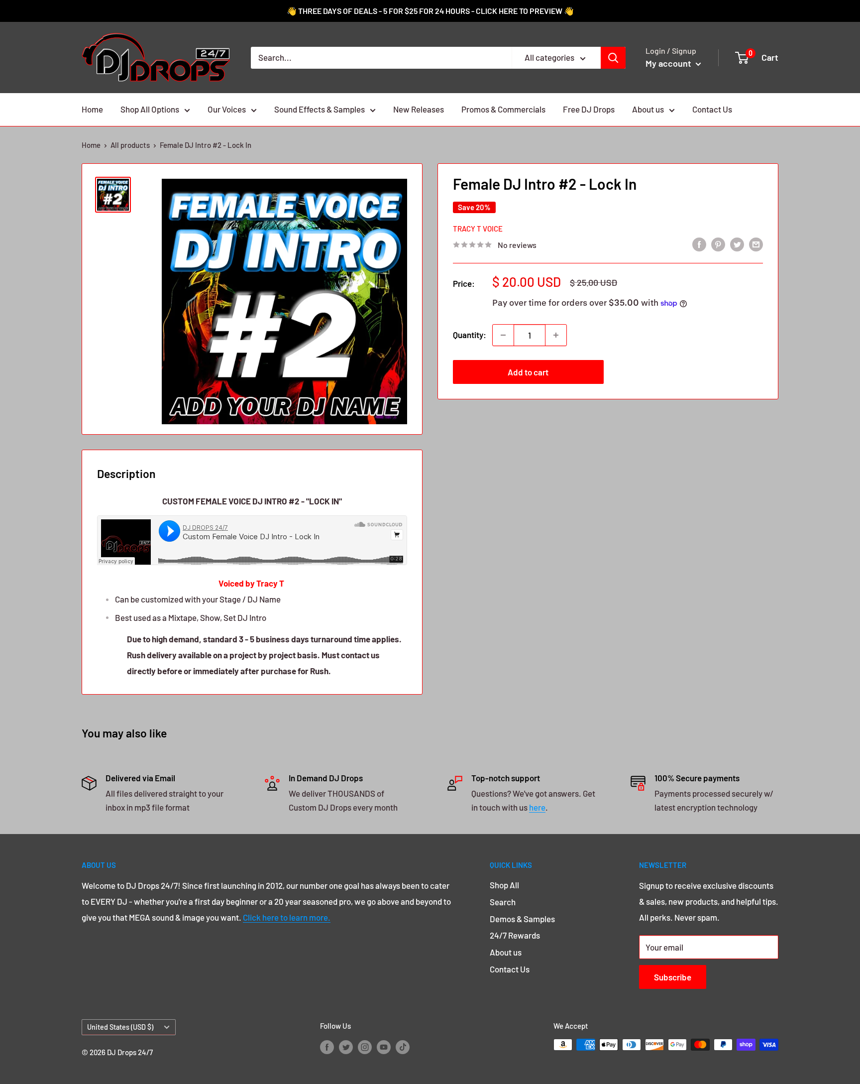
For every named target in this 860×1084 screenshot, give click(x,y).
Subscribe (672, 977)
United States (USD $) (120, 1027)
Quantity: (469, 335)
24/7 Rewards (515, 935)
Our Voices (227, 109)
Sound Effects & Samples (319, 109)
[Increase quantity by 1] (555, 335)
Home (92, 109)
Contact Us (712, 109)
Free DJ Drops (589, 109)
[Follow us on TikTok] (403, 1046)
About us (648, 109)
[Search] (613, 58)
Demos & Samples (522, 919)
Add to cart (528, 372)
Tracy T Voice (478, 228)
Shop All (504, 885)
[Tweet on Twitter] (737, 244)
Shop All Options (149, 109)
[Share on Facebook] (699, 244)
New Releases (418, 109)
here (537, 807)
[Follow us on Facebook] (327, 1046)
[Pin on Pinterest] (718, 244)
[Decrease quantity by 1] (503, 335)
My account (669, 63)
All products (130, 144)
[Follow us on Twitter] (346, 1046)
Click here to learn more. (286, 917)
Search (503, 902)
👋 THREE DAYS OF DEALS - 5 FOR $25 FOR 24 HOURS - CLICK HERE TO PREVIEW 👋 (430, 10)
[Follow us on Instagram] (365, 1046)
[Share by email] (756, 244)
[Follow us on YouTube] (384, 1046)
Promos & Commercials (503, 109)
